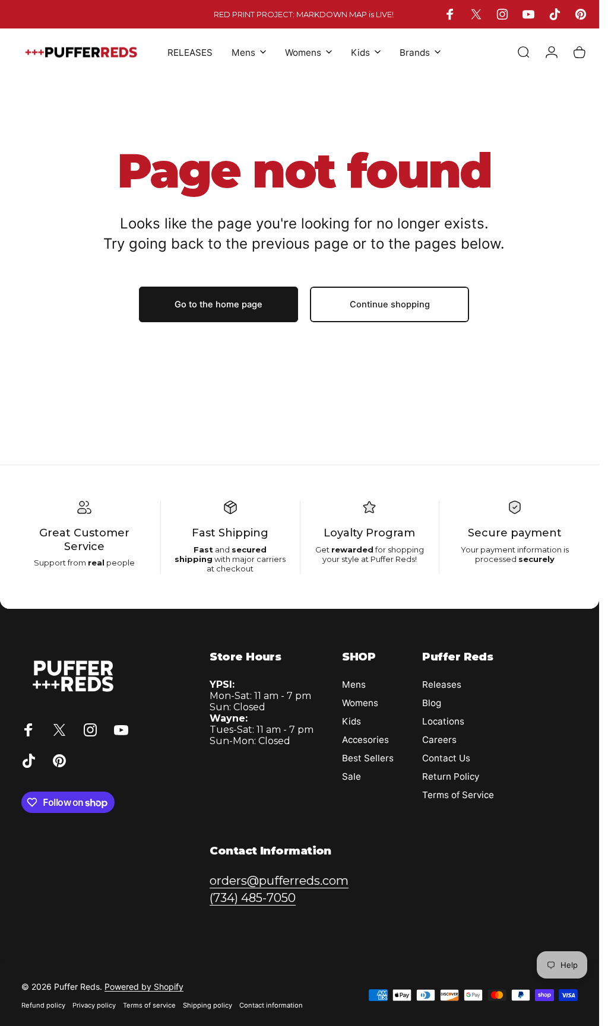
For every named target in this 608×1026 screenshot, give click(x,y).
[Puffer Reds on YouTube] (262, 609)
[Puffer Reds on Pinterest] (313, 609)
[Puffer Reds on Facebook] (186, 609)
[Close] (415, 408)
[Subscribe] (397, 524)
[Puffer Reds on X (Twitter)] (211, 609)
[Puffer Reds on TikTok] (287, 609)
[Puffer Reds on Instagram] (237, 609)
